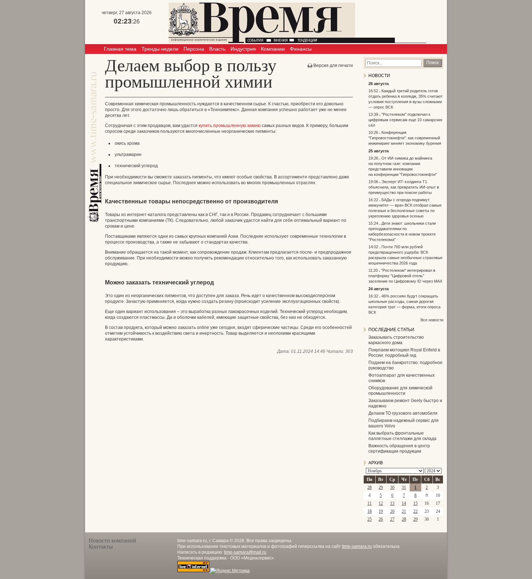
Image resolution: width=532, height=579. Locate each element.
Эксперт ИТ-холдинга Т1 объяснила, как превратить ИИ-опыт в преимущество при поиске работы (403, 187)
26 (381, 519)
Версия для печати (333, 65)
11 (369, 503)
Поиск (432, 62)
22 (415, 511)
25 (369, 519)
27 (392, 519)
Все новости (432, 320)
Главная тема (120, 49)
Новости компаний (112, 540)
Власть (217, 49)
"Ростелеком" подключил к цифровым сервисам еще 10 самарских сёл (405, 119)
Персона (193, 49)
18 (369, 511)
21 (404, 511)
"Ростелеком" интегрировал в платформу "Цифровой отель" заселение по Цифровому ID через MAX (405, 275)
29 (381, 487)
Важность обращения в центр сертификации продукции (399, 448)
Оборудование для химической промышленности (400, 390)
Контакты (101, 547)
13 (392, 503)
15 (415, 503)
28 (369, 487)
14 (404, 503)
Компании (273, 49)
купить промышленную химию (230, 125)
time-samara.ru (357, 546)
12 (381, 503)
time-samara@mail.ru (245, 552)
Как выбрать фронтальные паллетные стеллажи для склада (402, 436)
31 (404, 487)
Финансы (301, 49)
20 (392, 511)
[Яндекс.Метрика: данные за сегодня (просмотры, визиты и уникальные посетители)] (230, 571)
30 (392, 487)
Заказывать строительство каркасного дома (396, 340)
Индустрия (243, 49)
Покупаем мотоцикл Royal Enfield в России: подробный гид (404, 352)
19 (381, 511)
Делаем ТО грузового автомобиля (403, 413)
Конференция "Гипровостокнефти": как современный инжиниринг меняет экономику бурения (404, 137)
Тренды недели (160, 49)
